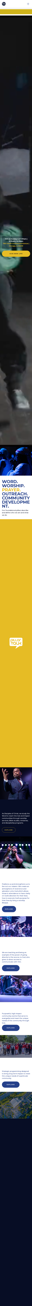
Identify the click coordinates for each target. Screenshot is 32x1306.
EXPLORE (9, 830)
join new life (16, 253)
